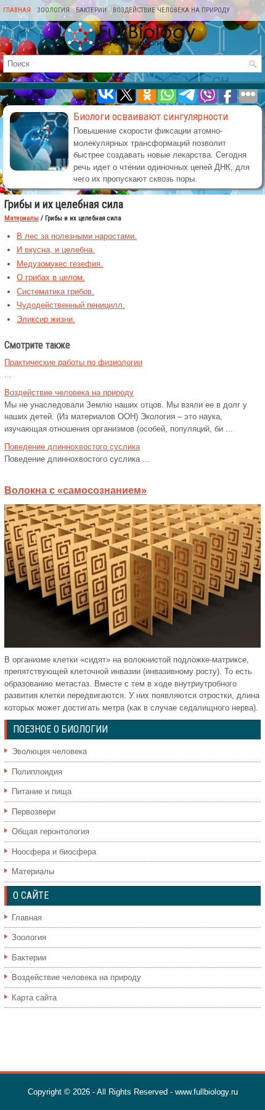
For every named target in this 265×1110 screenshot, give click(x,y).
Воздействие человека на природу (171, 10)
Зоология (53, 10)
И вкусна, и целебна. (56, 249)
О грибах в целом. (51, 277)
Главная (17, 10)
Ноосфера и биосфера (54, 851)
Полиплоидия (37, 771)
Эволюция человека (49, 751)
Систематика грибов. (55, 291)
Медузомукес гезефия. (60, 263)
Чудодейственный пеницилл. (71, 305)
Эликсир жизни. (46, 319)
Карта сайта (34, 997)
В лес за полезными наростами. (77, 236)
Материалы (21, 218)
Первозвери (33, 811)
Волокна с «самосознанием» (75, 490)
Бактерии (91, 10)
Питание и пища (41, 791)
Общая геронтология (50, 831)
